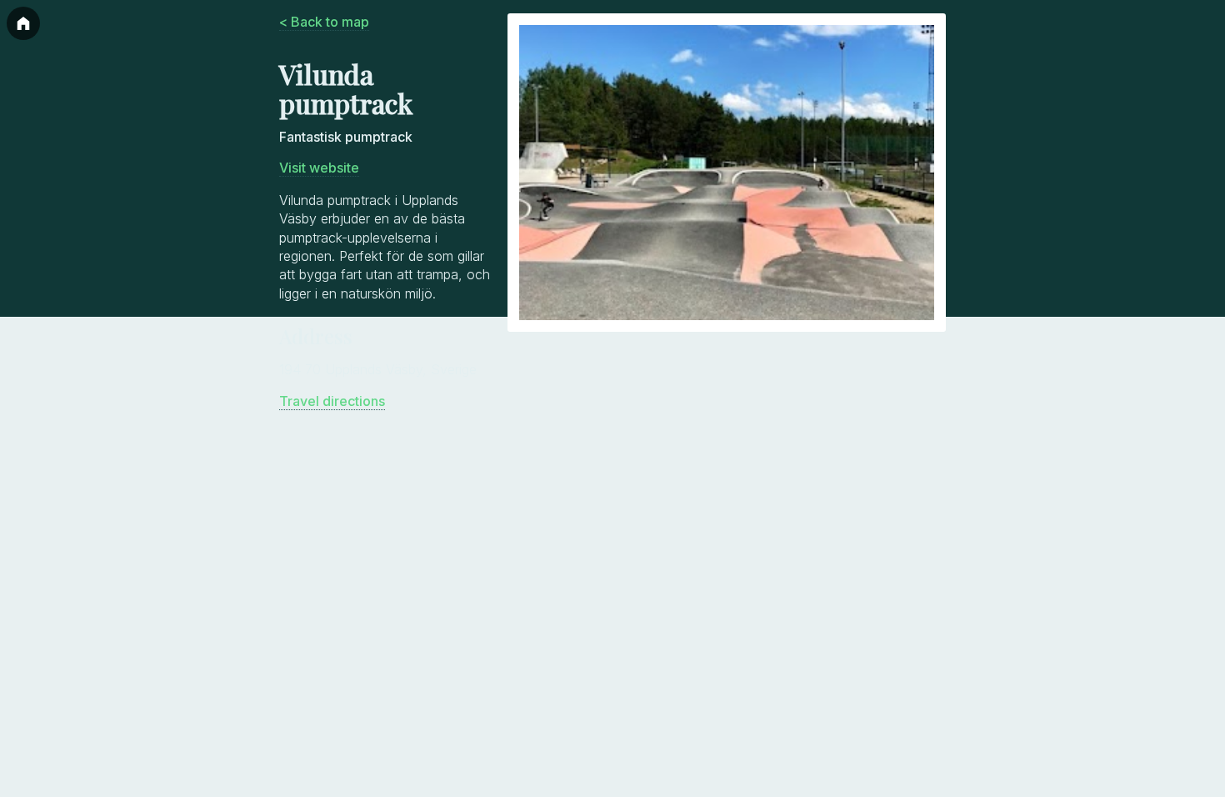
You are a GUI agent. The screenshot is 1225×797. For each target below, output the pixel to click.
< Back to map (324, 21)
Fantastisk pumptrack (345, 136)
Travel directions (332, 401)
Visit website (319, 167)
